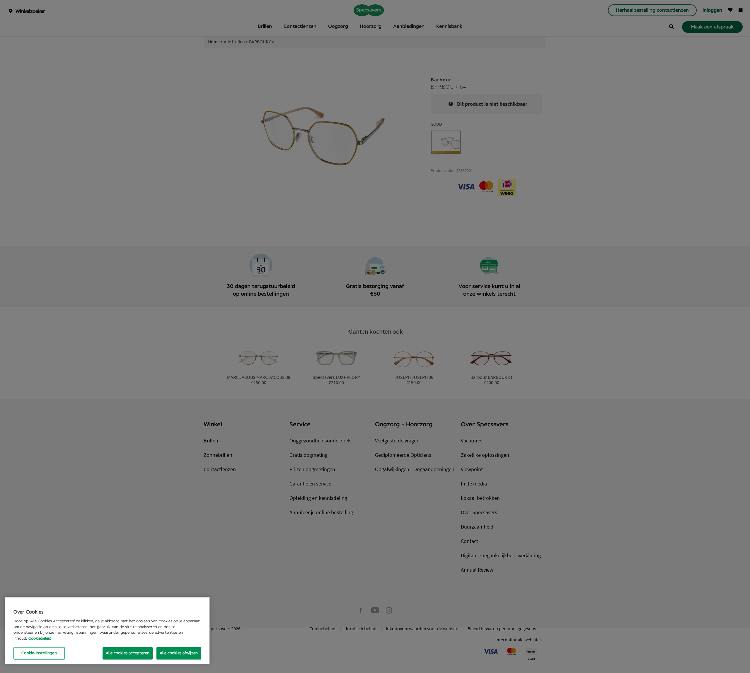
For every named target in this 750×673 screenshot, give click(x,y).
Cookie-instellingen (39, 653)
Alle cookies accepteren (127, 653)
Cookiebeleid (39, 638)
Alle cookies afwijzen (179, 653)
